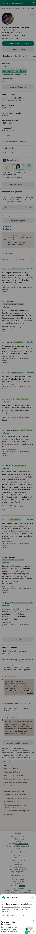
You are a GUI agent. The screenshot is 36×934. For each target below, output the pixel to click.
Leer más (13, 932)
